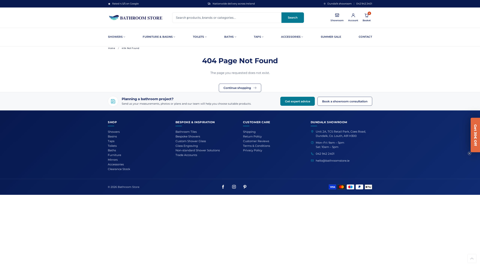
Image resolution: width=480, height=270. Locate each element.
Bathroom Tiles (186, 132)
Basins (112, 136)
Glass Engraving (187, 146)
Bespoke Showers (188, 136)
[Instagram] (234, 187)
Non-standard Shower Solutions (198, 150)
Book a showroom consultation (345, 101)
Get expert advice (297, 101)
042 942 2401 (364, 3)
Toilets (198, 36)
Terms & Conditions (256, 146)
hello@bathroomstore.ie (333, 160)
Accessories (291, 36)
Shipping (249, 132)
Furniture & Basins (158, 36)
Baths (229, 36)
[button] (472, 258)
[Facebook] (223, 187)
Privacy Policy (252, 150)
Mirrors (113, 159)
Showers (115, 36)
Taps (257, 36)
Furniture (114, 155)
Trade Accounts (186, 155)
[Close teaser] (469, 153)
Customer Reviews (256, 141)
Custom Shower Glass (191, 141)
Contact (365, 36)
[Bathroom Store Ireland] (136, 18)
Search (293, 17)
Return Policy (252, 136)
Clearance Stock (119, 169)
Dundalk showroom (339, 3)
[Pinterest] (245, 187)
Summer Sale (331, 36)
